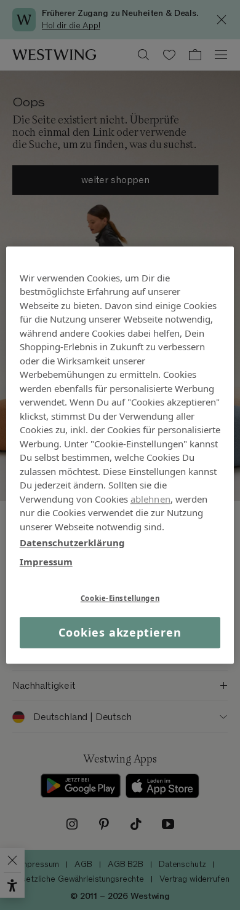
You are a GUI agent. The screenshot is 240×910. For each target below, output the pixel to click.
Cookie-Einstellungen (120, 598)
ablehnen (150, 499)
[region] (120, 455)
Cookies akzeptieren (119, 632)
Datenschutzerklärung (72, 542)
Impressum (46, 561)
